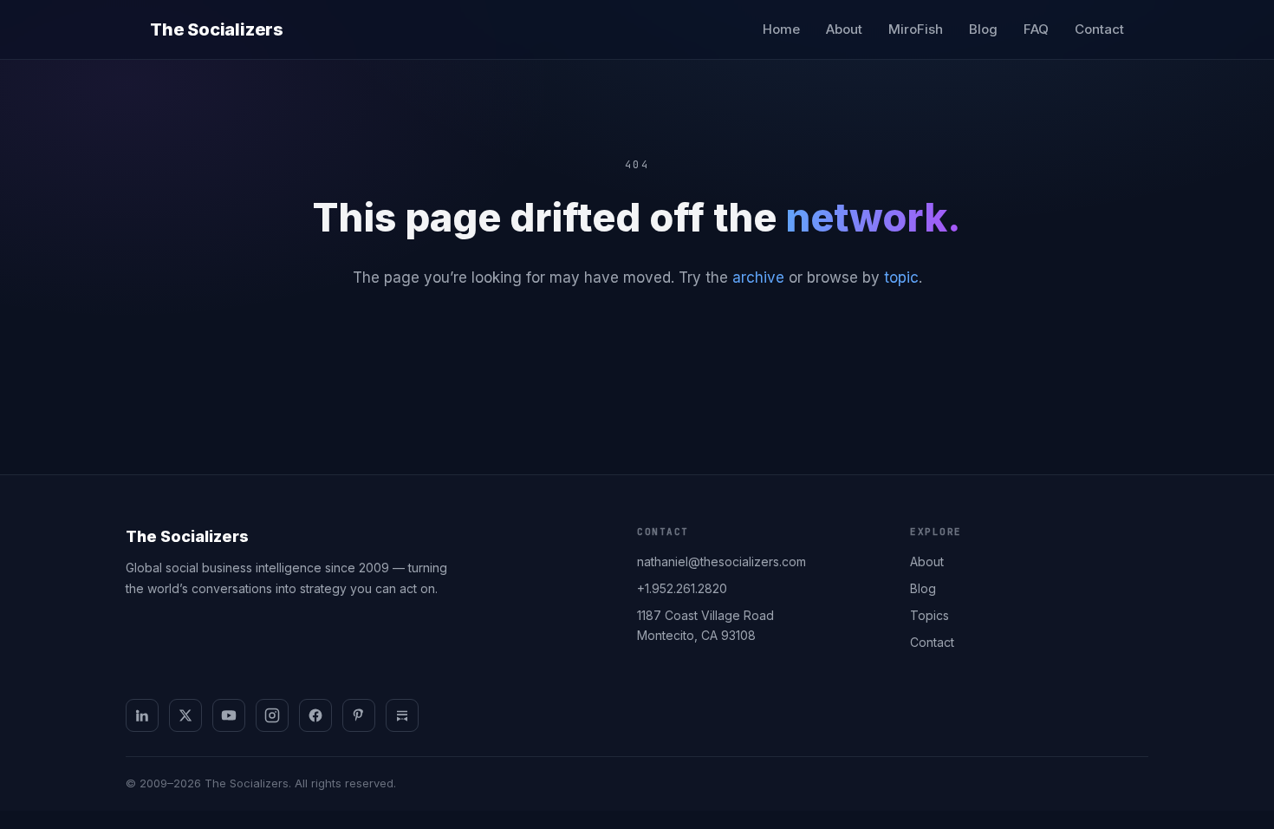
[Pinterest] (358, 715)
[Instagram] (272, 715)
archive (758, 277)
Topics (929, 615)
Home (781, 29)
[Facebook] (315, 715)
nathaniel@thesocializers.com (721, 561)
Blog (983, 29)
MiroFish (915, 29)
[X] (185, 715)
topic (901, 277)
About (844, 29)
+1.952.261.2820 (682, 588)
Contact (1099, 29)
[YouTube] (228, 715)
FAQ (1036, 29)
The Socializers (216, 29)
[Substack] (402, 715)
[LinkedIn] (142, 715)
